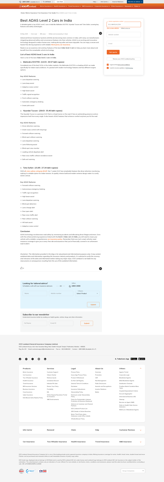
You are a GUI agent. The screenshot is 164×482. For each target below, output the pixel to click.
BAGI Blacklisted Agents (126, 380)
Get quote (113, 52)
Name (27, 293)
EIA (48, 392)
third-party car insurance (60, 45)
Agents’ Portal (123, 372)
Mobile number (56, 293)
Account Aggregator (125, 394)
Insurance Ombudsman (78, 389)
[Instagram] (26, 359)
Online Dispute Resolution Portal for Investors (57, 395)
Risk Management (100, 380)
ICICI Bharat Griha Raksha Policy (33, 398)
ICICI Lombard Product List (79, 408)
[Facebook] (20, 359)
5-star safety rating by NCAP (36, 171)
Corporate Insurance (101, 6)
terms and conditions (124, 64)
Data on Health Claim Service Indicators (128, 406)
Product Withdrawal (77, 378)
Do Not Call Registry (77, 380)
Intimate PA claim (52, 383)
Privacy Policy (75, 372)
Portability (50, 389)
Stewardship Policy (77, 392)
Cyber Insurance (28, 395)
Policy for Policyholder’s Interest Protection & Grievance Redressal (81, 400)
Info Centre (104, 1)
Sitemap (121, 399)
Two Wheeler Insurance (30, 378)
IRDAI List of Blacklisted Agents (129, 410)
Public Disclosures (100, 383)
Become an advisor (134, 1)
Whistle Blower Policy (78, 419)
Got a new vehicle (113, 28)
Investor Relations (117, 1)
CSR (96, 378)
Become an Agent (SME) (126, 402)
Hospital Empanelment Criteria (128, 391)
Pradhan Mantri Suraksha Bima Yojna (129, 387)
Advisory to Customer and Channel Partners (82, 405)
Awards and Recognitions (103, 386)
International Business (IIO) (127, 396)
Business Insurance (29, 389)
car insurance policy (55, 239)
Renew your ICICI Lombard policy (124, 59)
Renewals (128, 6)
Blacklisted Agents (125, 378)
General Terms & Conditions (79, 383)
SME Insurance (87, 6)
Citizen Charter (51, 375)
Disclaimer (74, 386)
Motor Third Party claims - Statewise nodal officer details (80, 415)
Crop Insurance (27, 392)
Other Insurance (116, 6)
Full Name (27, 323)
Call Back (48, 2)
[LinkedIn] (45, 359)
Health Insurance (59, 6)
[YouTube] (39, 359)
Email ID (53, 323)
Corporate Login (124, 375)
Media (97, 392)
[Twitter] (32, 359)
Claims (136, 6)
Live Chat (60, 1)
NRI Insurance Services (30, 386)
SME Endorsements (53, 399)
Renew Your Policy (52, 386)
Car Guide (52, 13)
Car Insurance (43, 13)
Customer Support (52, 372)
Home (23, 13)
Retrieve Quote (51, 378)
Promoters (98, 375)
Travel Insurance (73, 6)
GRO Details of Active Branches (81, 411)
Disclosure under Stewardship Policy (80, 395)
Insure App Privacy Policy (78, 375)
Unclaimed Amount (53, 380)
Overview (98, 372)
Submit (93, 305)
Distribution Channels (125, 383)
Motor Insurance (45, 6)
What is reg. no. (125, 28)
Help (94, 1)
